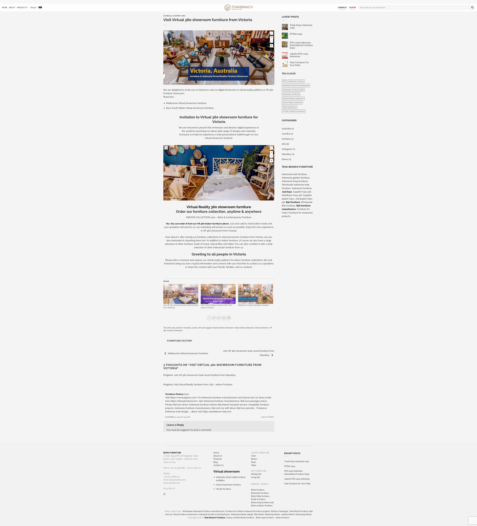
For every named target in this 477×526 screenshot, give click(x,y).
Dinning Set (256, 474)
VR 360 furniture (223, 489)
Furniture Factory (174, 394)
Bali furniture (293, 202)
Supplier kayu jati (302, 191)
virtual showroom (262, 328)
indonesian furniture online (293, 90)
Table (253, 465)
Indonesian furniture (223, 247)
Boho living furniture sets (262, 502)
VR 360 (33, 8)
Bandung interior (272, 514)
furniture (286, 139)
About (12, 8)
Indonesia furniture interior (203, 404)
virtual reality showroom (244, 328)
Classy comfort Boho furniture (240, 517)
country (177, 16)
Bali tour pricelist (245, 408)
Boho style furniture (265, 517)
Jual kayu (287, 191)
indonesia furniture (296, 81)
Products (22, 8)
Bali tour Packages (279, 511)
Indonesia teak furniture (294, 174)
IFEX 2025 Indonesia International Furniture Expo (301, 45)
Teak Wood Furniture (298, 511)
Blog (215, 462)
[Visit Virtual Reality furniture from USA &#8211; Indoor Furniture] (218, 294)
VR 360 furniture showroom (294, 111)
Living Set (255, 477)
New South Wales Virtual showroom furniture (190, 108)
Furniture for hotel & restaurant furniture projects (247, 511)
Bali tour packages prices (253, 401)
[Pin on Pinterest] (224, 318)
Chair (253, 456)
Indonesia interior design (242, 514)
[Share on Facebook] (209, 318)
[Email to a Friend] (219, 318)
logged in (185, 430)
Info (183, 16)
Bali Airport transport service (232, 404)
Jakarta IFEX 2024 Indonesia (299, 55)
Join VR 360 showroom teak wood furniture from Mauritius (205, 375)
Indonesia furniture (302, 188)
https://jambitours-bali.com (217, 411)
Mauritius (286, 154)
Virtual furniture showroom (185, 514)
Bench (254, 459)
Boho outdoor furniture (261, 505)
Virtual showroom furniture (228, 485)
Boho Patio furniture (260, 496)
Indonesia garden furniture (296, 177)
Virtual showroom (226, 471)
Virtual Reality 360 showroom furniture (219, 207)
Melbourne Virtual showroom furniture (186, 103)
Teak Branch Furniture (214, 517)
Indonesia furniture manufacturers (221, 401)
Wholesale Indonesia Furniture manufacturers (203, 511)
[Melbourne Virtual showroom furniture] (255, 294)
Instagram (287, 149)
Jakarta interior (287, 514)
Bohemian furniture (260, 493)
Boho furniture (257, 490)
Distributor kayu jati (292, 195)
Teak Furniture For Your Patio (299, 63)
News (285, 159)
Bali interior (259, 514)
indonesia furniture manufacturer (296, 85)
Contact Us (218, 465)
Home (4, 8)
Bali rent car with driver (224, 408)
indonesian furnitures (291, 94)
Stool (253, 462)
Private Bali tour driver (176, 404)
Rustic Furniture (258, 499)
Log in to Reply (267, 417)
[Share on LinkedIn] (228, 318)
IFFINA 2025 (296, 34)
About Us (217, 456)
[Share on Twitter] (214, 318)
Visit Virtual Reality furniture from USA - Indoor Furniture (203, 384)
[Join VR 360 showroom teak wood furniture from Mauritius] (180, 294)
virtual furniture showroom (222, 328)
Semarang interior (303, 514)
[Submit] (472, 7)
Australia (167, 16)
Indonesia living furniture (295, 181)
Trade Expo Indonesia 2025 (301, 26)
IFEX (284, 81)
